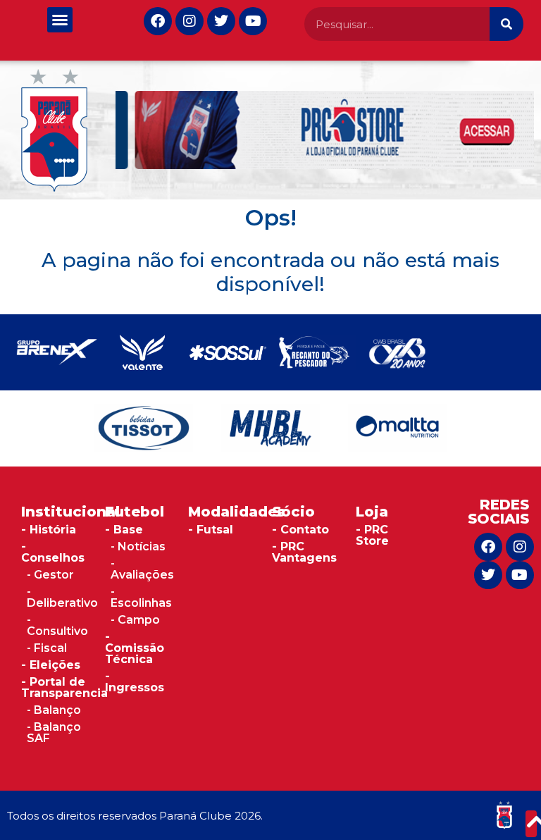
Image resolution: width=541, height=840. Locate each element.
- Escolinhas (141, 597)
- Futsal (210, 529)
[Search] (506, 24)
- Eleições (50, 665)
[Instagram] (189, 21)
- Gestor (50, 574)
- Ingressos (134, 681)
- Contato (300, 529)
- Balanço (54, 710)
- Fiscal (47, 648)
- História (48, 529)
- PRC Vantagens (304, 552)
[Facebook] (158, 21)
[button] (60, 19)
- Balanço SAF (54, 732)
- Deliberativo (62, 597)
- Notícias (138, 546)
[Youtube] (253, 21)
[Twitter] (221, 21)
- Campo (135, 619)
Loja (372, 511)
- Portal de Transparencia (64, 687)
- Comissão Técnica (134, 648)
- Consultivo (57, 625)
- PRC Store (372, 535)
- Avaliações (142, 569)
